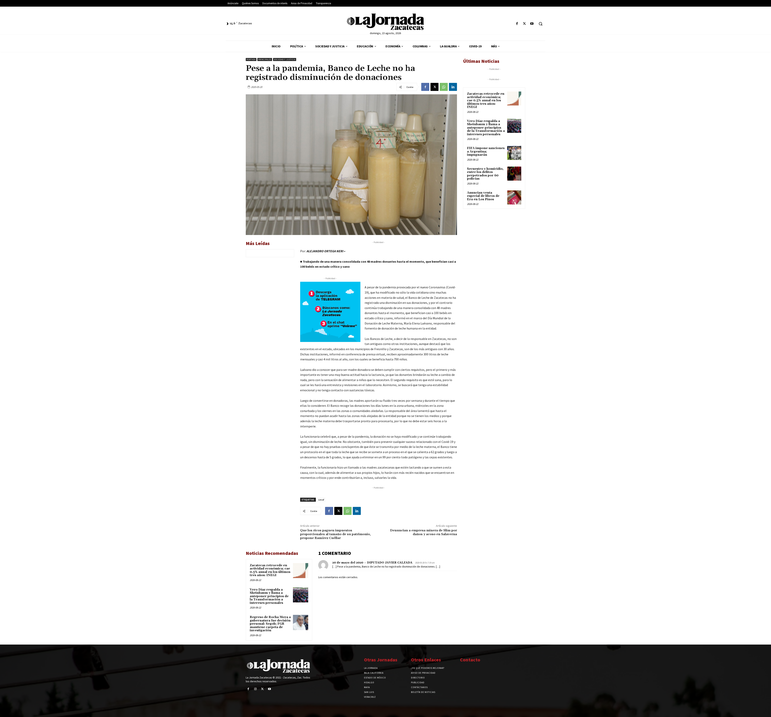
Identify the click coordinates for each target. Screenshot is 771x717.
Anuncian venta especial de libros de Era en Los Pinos (483, 196)
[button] (540, 23)
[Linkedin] (453, 87)
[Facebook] (517, 23)
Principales (264, 59)
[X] (524, 23)
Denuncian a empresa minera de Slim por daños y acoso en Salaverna (423, 532)
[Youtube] (532, 23)
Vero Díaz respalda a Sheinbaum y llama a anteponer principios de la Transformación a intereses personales (269, 596)
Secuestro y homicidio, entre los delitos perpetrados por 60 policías (485, 174)
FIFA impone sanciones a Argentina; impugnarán (486, 151)
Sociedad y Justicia (284, 59)
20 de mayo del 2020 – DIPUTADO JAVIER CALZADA (372, 562)
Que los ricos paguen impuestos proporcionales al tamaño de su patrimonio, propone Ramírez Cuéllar (335, 534)
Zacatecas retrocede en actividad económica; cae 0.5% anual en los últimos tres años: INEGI (270, 570)
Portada (251, 59)
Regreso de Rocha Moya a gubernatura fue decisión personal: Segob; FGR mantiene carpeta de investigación (270, 623)
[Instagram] (255, 689)
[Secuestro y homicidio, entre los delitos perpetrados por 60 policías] (514, 174)
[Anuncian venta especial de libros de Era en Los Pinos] (514, 197)
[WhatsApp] (444, 87)
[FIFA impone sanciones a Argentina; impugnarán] (514, 153)
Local (321, 499)
